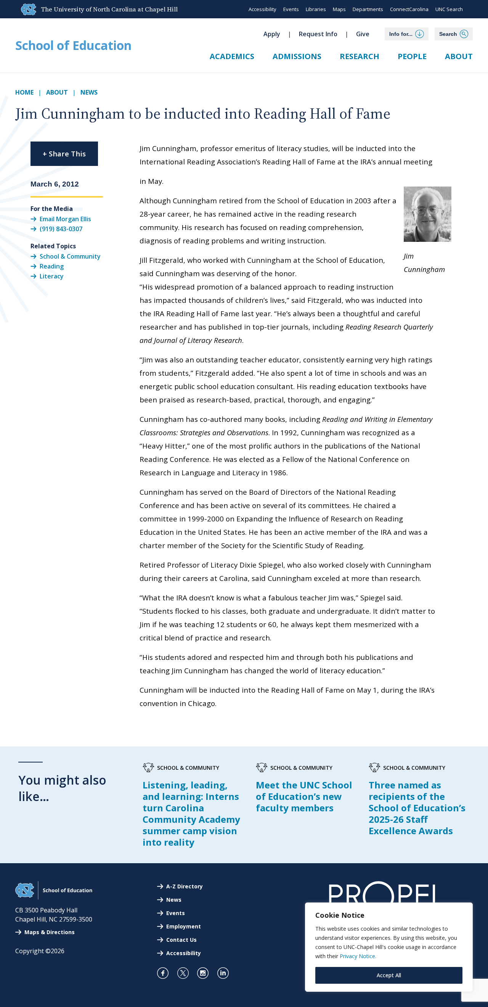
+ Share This (64, 153)
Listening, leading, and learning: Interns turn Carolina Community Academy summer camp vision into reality (191, 813)
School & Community (70, 256)
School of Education (73, 45)
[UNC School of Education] (53, 897)
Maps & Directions (49, 932)
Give (362, 34)
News (89, 92)
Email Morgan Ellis (65, 218)
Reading (52, 266)
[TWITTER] (186, 973)
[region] (389, 947)
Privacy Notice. (358, 956)
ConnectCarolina (409, 9)
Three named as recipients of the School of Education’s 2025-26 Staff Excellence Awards (417, 808)
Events (291, 9)
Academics (232, 56)
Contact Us (181, 939)
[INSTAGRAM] (206, 973)
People (412, 56)
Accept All (389, 975)
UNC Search (449, 9)
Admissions (297, 56)
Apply (271, 34)
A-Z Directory (184, 886)
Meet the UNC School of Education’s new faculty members (304, 796)
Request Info (318, 34)
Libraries (316, 9)
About (459, 56)
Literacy (52, 276)
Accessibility (262, 9)
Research (359, 56)
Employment (183, 926)
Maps (339, 9)
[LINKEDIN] (226, 973)
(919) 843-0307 (61, 229)
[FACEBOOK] (166, 973)
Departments (368, 9)
